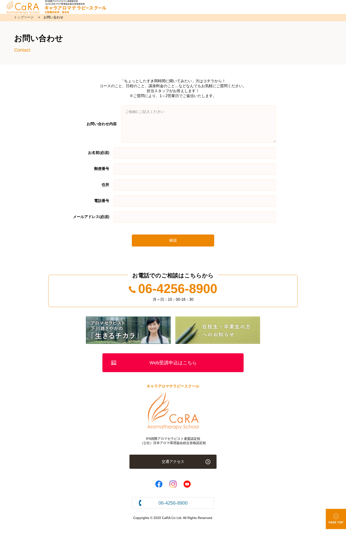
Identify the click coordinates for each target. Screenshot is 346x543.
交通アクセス (173, 462)
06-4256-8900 (177, 288)
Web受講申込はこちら (173, 362)
